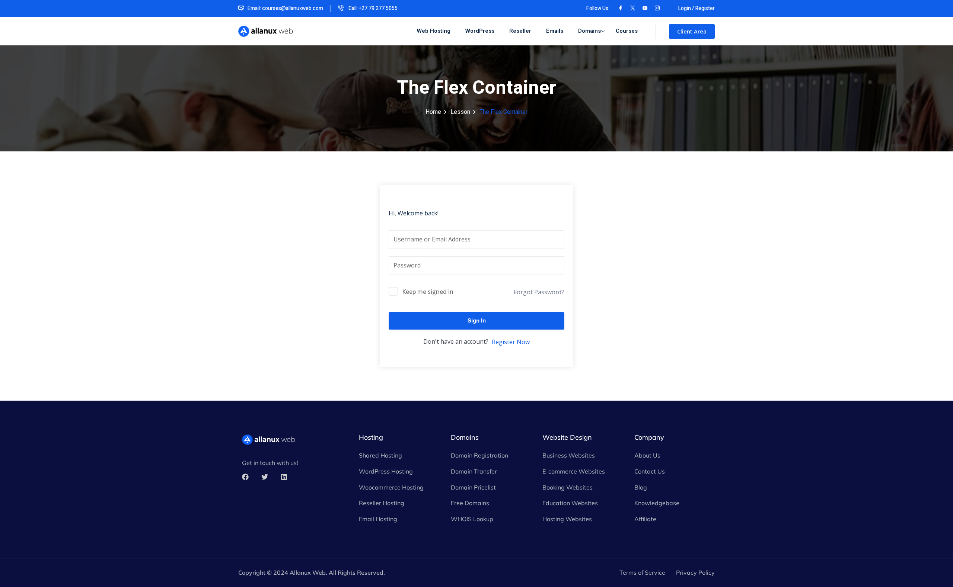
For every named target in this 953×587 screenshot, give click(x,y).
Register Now (511, 342)
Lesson (460, 112)
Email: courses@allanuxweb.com (285, 8)
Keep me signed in (427, 292)
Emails (554, 31)
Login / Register (696, 8)
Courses (627, 31)
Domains (589, 31)
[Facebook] (620, 8)
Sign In (477, 320)
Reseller (520, 31)
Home (433, 112)
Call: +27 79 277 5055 (372, 8)
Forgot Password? (539, 292)
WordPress (479, 31)
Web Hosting (433, 31)
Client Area (692, 31)
